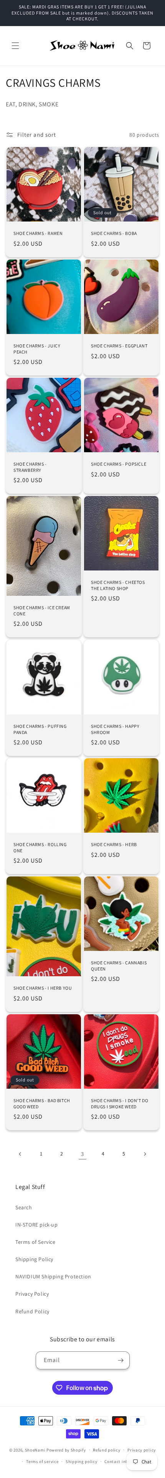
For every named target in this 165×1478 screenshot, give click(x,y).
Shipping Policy (34, 1259)
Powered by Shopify (66, 1449)
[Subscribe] (120, 1360)
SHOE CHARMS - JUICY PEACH (36, 349)
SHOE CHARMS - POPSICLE (118, 464)
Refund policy (106, 1450)
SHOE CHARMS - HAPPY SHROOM (115, 729)
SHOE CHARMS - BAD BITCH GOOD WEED (41, 1103)
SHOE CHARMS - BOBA (114, 233)
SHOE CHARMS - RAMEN (38, 233)
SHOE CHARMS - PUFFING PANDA (40, 729)
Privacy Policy (32, 1293)
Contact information (125, 1461)
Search (23, 1207)
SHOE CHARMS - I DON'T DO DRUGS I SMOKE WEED (119, 1103)
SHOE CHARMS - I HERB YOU (42, 988)
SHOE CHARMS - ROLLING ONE (40, 847)
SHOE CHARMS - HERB (114, 844)
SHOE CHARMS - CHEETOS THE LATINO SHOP (118, 585)
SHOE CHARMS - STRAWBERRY (30, 467)
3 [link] (82, 1153)
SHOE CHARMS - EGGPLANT (119, 346)
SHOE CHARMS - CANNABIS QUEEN (119, 966)
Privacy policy (141, 1450)
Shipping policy (81, 1461)
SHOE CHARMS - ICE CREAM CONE (41, 611)
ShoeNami (35, 1449)
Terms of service (42, 1461)
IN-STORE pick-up (36, 1224)
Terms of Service (35, 1241)
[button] (15, 45)
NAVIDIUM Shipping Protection (53, 1276)
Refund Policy (32, 1311)
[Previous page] (20, 1154)
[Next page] (144, 1154)
